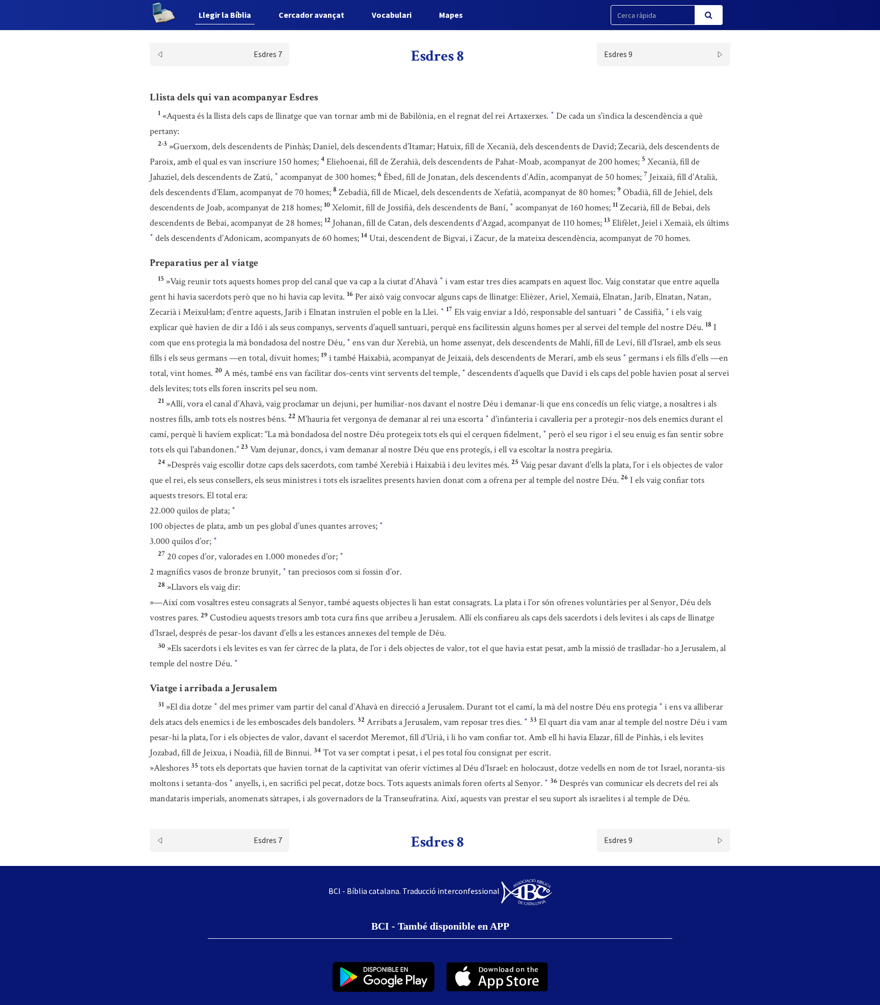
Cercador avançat (311, 15)
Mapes (451, 15)
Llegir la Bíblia (225, 15)
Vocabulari (391, 15)
